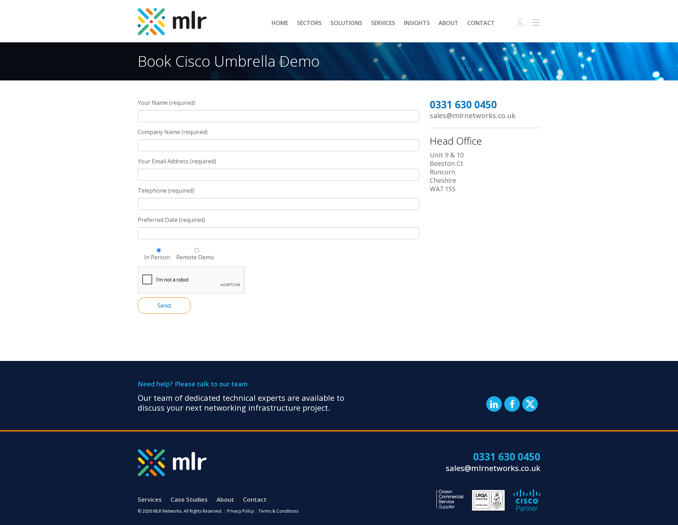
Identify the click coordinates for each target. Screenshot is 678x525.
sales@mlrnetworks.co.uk (473, 115)
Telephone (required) (166, 190)
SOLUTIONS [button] (346, 23)
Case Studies (189, 499)
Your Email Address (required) (177, 161)
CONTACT (481, 23)
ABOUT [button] (448, 23)
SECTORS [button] (309, 23)
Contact (255, 499)
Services (150, 499)
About (225, 499)
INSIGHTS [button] (417, 23)
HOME (280, 23)
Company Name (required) (173, 132)
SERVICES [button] (383, 23)
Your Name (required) (166, 103)
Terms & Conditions (278, 511)
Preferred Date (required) (171, 220)
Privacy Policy (240, 511)
